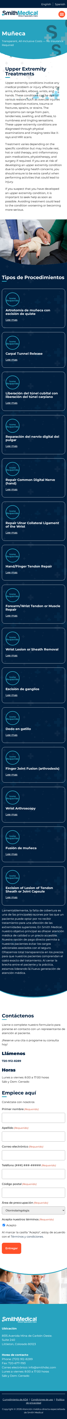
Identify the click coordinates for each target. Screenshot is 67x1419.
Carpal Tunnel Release (24, 353)
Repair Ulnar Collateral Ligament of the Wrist (32, 524)
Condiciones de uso (42, 1399)
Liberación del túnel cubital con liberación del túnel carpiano (32, 395)
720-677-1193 (16, 1363)
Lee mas (11, 320)
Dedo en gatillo (18, 729)
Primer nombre (20, 1109)
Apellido (15, 1128)
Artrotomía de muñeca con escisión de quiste (28, 312)
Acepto (11, 1225)
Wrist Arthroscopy (21, 808)
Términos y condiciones (27, 1236)
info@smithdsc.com (42, 1367)
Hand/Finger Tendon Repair (29, 566)
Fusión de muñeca (21, 848)
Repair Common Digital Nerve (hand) (30, 481)
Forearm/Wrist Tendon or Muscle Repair (33, 607)
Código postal (19, 1184)
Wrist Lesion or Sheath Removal (32, 649)
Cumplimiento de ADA (15, 1399)
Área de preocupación (25, 1202)
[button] (61, 14)
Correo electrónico (22, 1146)
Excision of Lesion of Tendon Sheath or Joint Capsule (29, 889)
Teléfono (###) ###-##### (29, 1165)
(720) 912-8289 (22, 1359)
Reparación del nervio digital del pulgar (32, 438)
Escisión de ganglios (22, 689)
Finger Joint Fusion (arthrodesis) (32, 768)
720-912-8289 (11, 1061)
